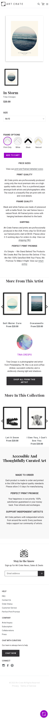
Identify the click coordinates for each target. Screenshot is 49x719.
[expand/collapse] (47, 3)
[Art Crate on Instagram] (3, 666)
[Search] (39, 3)
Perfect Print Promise (11, 612)
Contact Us (6, 600)
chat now (10, 653)
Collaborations (8, 630)
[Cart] (43, 4)
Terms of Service (28, 686)
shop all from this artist (24, 380)
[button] (46, 306)
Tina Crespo (9, 97)
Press (4, 634)
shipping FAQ (24, 240)
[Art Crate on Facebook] (8, 666)
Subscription (7, 627)
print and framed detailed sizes (29, 169)
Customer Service (9, 608)
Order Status (7, 604)
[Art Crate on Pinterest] (12, 666)
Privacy (15, 686)
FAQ (3, 596)
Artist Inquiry (7, 623)
